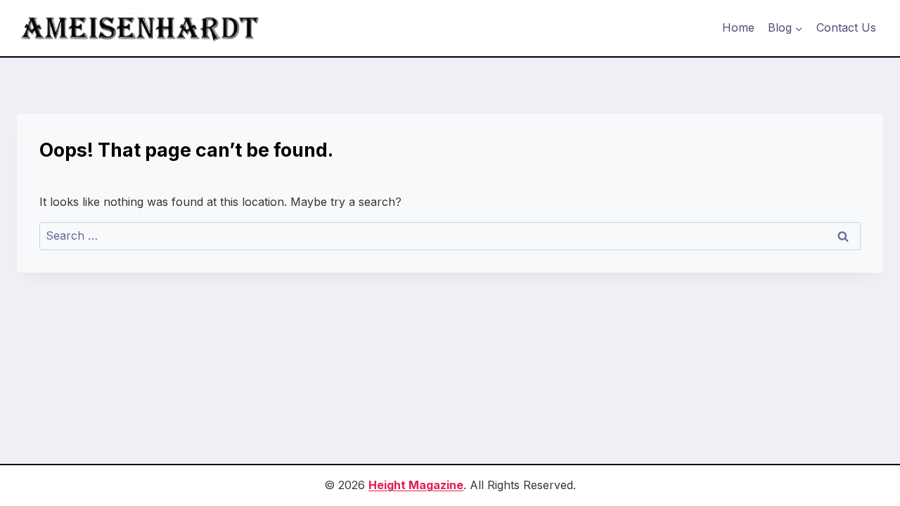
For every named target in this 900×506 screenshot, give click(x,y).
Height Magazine (415, 485)
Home (738, 27)
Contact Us (846, 27)
